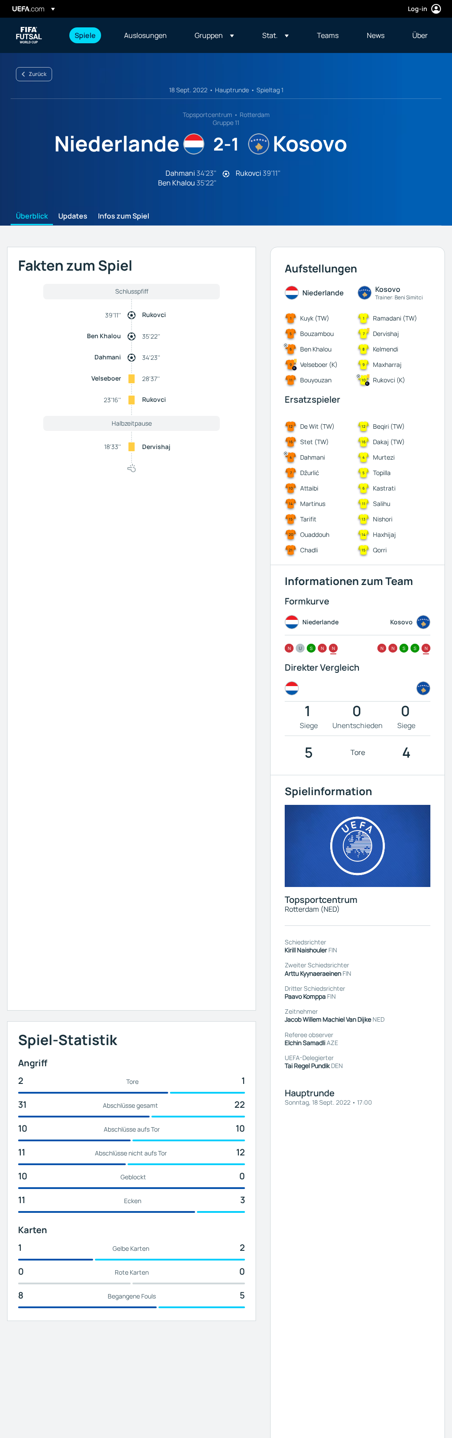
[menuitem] (88, 35)
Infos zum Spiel (123, 216)
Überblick (32, 216)
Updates (72, 216)
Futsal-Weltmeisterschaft (29, 35)
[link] (85, 35)
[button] (214, 35)
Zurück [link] (37, 74)
